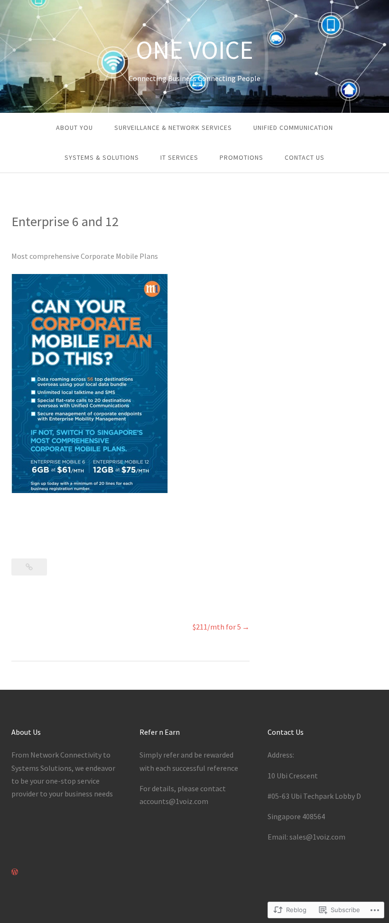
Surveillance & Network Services (173, 127)
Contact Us (304, 157)
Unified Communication (293, 127)
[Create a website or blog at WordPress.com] (14, 872)
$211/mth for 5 (217, 626)
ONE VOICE (194, 50)
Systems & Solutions (102, 157)
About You (74, 127)
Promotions (241, 157)
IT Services (179, 157)
